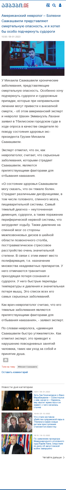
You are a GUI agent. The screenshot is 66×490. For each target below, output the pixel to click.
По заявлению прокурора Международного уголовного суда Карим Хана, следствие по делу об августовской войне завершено (49, 444)
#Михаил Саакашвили (27, 367)
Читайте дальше (52, 457)
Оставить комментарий (15, 372)
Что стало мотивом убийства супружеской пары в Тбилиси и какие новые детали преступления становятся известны (49, 422)
